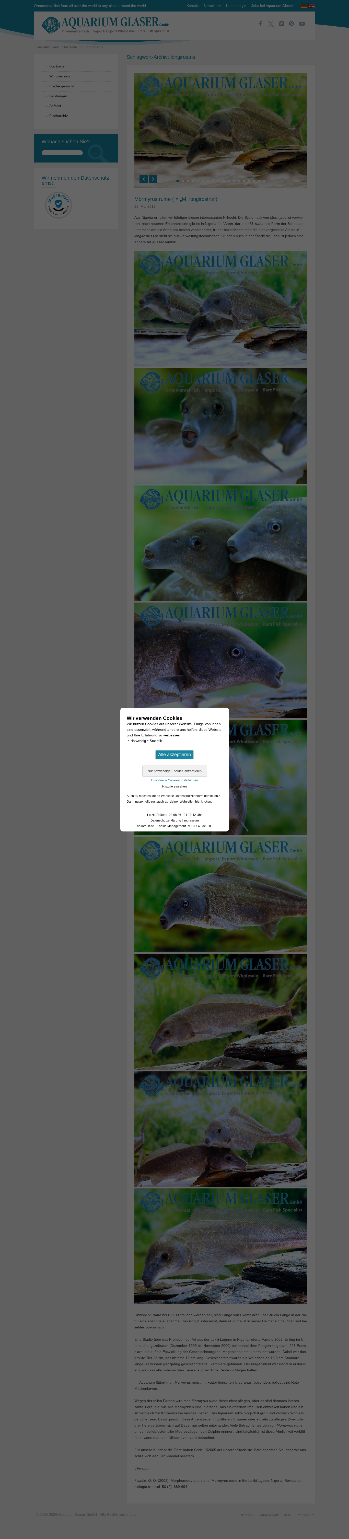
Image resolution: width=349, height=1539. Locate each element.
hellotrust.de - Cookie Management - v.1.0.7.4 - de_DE (174, 826)
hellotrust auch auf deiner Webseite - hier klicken (177, 801)
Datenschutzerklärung (165, 820)
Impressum (191, 820)
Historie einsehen (174, 786)
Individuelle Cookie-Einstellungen (174, 780)
